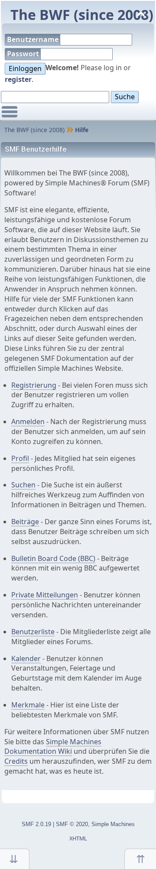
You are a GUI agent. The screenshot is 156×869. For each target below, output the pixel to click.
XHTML (78, 838)
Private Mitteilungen (44, 595)
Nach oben (140, 859)
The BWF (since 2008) (81, 14)
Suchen (23, 485)
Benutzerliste (33, 631)
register (18, 79)
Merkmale (28, 705)
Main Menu (9, 115)
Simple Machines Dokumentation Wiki (52, 746)
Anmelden (28, 421)
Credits (16, 761)
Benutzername (33, 39)
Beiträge (25, 521)
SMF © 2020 (72, 824)
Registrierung (33, 385)
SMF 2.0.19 (36, 824)
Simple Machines (113, 824)
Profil (20, 458)
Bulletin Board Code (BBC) (53, 558)
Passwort (24, 53)
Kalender (26, 658)
